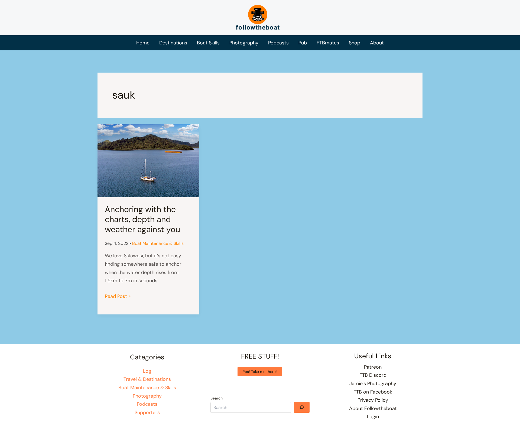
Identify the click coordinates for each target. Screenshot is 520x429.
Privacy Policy (373, 400)
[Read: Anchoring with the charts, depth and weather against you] (148, 160)
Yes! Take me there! (260, 371)
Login (373, 416)
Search (216, 398)
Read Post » (118, 297)
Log (147, 371)
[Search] (302, 407)
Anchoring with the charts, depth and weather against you (142, 219)
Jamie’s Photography (372, 383)
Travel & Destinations (147, 379)
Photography (147, 396)
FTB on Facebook (372, 392)
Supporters (147, 412)
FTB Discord (372, 375)
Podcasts (147, 404)
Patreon (373, 367)
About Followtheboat (373, 408)
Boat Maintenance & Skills (158, 243)
